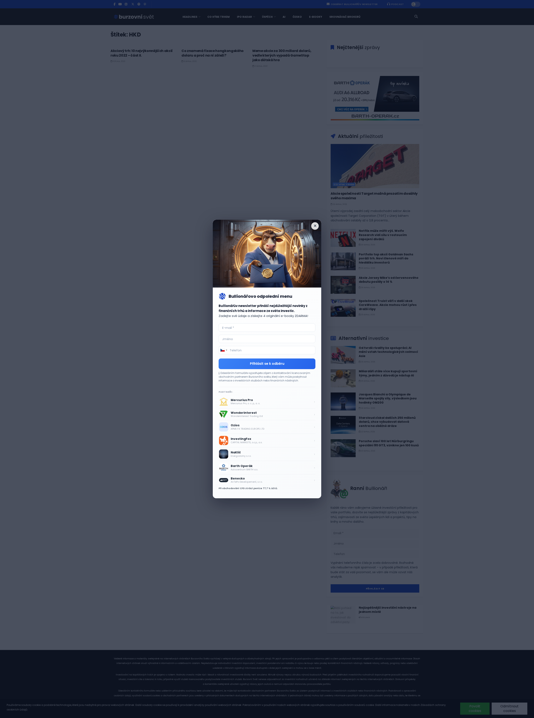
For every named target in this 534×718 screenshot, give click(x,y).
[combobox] (223, 350)
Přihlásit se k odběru (267, 363)
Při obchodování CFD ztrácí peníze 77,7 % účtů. (248, 488)
